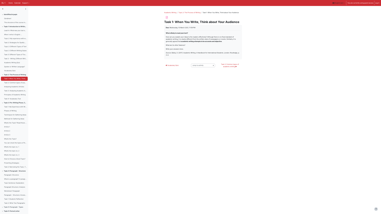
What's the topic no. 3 (11, 155)
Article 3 (7, 135)
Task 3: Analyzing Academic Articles (15, 91)
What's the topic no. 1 (11, 147)
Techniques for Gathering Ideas (15, 115)
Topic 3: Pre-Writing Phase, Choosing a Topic (15, 103)
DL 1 (3, 3)
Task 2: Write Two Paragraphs (14, 203)
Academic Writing (170, 12)
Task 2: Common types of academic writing (15, 83)
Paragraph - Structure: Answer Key (15, 195)
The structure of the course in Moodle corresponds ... (15, 22)
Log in (377, 3)
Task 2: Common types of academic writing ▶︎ (230, 65)
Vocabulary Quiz (9, 71)
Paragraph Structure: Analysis (14, 187)
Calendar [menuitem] (17, 3)
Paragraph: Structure (11, 175)
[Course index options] (25, 9)
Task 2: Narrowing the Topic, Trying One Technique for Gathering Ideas (15, 167)
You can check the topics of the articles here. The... (15, 143)
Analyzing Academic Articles (14, 87)
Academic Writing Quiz (12, 63)
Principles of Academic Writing (15, 95)
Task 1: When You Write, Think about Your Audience (15, 79)
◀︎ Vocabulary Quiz (172, 65)
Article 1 (7, 127)
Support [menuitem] (25, 3)
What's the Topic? (10, 139)
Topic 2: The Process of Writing (15, 75)
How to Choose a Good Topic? (14, 159)
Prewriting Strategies (11, 163)
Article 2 (7, 131)
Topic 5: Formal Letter (12, 211)
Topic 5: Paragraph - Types (13, 207)
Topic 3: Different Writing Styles (15, 51)
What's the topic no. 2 (11, 151)
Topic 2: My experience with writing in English (15, 38)
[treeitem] (14, 18)
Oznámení (7, 18)
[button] (338, 3)
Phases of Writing (10, 111)
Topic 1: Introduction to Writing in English (15, 26)
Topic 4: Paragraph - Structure (15, 171)
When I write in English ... (13, 34)
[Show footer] (376, 209)
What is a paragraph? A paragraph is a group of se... (15, 179)
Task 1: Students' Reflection (14, 199)
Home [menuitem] (11, 3)
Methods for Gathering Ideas (14, 119)
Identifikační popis (10, 14)
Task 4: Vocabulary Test (12, 99)
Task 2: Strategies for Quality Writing (15, 42)
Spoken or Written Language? (14, 67)
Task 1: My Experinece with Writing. (15, 107)
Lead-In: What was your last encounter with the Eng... (15, 30)
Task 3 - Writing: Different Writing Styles (15, 59)
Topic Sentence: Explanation (14, 183)
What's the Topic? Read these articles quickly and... (15, 123)
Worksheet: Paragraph (12, 191)
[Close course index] (2, 9)
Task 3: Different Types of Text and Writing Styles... (15, 54)
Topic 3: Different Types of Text (15, 46)
